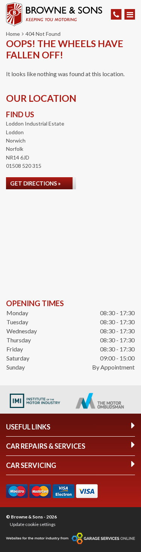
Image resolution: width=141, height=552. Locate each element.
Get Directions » (35, 183)
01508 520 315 (23, 166)
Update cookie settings (33, 524)
